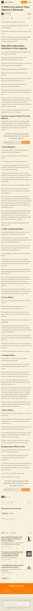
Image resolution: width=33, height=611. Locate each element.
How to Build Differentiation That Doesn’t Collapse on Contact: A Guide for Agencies (11, 539)
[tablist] (8, 513)
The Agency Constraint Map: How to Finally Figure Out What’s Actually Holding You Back (12, 553)
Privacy (15, 600)
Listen (29, 14)
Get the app (24, 604)
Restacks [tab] (11, 513)
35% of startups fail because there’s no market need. (11, 570)
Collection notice (26, 600)
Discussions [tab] (13, 532)
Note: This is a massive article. (9, 558)
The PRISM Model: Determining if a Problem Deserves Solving (12, 566)
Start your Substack (12, 604)
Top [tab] (3, 532)
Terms (19, 600)
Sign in (29, 2)
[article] (16, 542)
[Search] (30, 532)
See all (4, 578)
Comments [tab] (5, 513)
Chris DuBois (8, 13)
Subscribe (24, 2)
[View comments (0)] (8, 18)
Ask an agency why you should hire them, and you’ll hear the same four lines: (12, 543)
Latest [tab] (7, 532)
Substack (9, 607)
